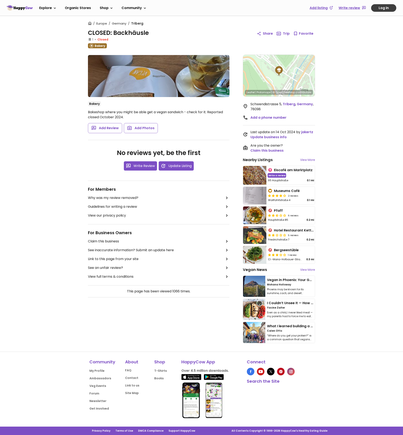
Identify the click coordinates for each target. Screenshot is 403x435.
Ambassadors (100, 378)
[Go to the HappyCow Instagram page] (291, 371)
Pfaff (278, 210)
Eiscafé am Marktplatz (293, 170)
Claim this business (103, 241)
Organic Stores (78, 7)
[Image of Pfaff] (254, 215)
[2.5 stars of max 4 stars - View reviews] (277, 215)
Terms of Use (124, 430)
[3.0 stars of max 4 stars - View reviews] (277, 255)
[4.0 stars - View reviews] (277, 195)
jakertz (307, 132)
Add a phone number (268, 117)
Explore (45, 7)
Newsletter (97, 401)
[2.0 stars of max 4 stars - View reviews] (277, 235)
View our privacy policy (107, 215)
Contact (131, 378)
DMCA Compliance (151, 430)
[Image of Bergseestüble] (254, 255)
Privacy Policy (101, 430)
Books (159, 378)
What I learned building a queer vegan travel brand (311, 326)
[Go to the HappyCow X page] (271, 371)
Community (132, 7)
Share (268, 33)
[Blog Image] (254, 286)
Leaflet (251, 92)
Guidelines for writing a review (112, 206)
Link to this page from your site (113, 258)
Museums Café (287, 190)
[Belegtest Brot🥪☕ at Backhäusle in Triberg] (158, 76)
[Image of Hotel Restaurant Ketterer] (254, 235)
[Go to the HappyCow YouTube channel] (260, 371)
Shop (104, 7)
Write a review (276, 175)
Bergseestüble (286, 250)
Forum (94, 393)
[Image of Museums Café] (254, 195)
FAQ (128, 370)
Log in (384, 7)
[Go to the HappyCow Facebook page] (250, 371)
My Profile (97, 371)
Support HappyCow (182, 430)
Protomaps (264, 92)
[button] (279, 71)
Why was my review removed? (113, 197)
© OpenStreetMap (284, 92)
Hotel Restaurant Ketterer (296, 230)
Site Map (132, 393)
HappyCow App (198, 362)
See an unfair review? (105, 267)
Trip (286, 33)
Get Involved (99, 408)
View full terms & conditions (110, 276)
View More (307, 160)
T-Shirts (160, 371)
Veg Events (97, 386)
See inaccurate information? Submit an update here (131, 250)
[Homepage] (20, 8)
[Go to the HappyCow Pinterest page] (281, 371)
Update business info (268, 137)
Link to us (132, 385)
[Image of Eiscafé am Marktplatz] (254, 175)
